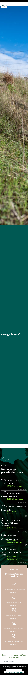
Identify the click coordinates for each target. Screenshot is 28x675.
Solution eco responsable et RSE (14, 602)
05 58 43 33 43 (12, 498)
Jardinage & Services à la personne (14, 615)
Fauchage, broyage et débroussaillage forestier (14, 589)
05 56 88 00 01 (12, 511)
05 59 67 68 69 (12, 540)
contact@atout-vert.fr (15, 486)
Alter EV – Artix (12, 552)
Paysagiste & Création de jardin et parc (14, 641)
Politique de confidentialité (14, 672)
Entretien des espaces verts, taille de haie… (14, 628)
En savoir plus (21, 489)
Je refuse (18, 670)
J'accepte (10, 670)
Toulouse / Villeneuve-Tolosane (11, 523)
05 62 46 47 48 (12, 485)
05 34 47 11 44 (12, 527)
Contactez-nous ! (21, 0)
